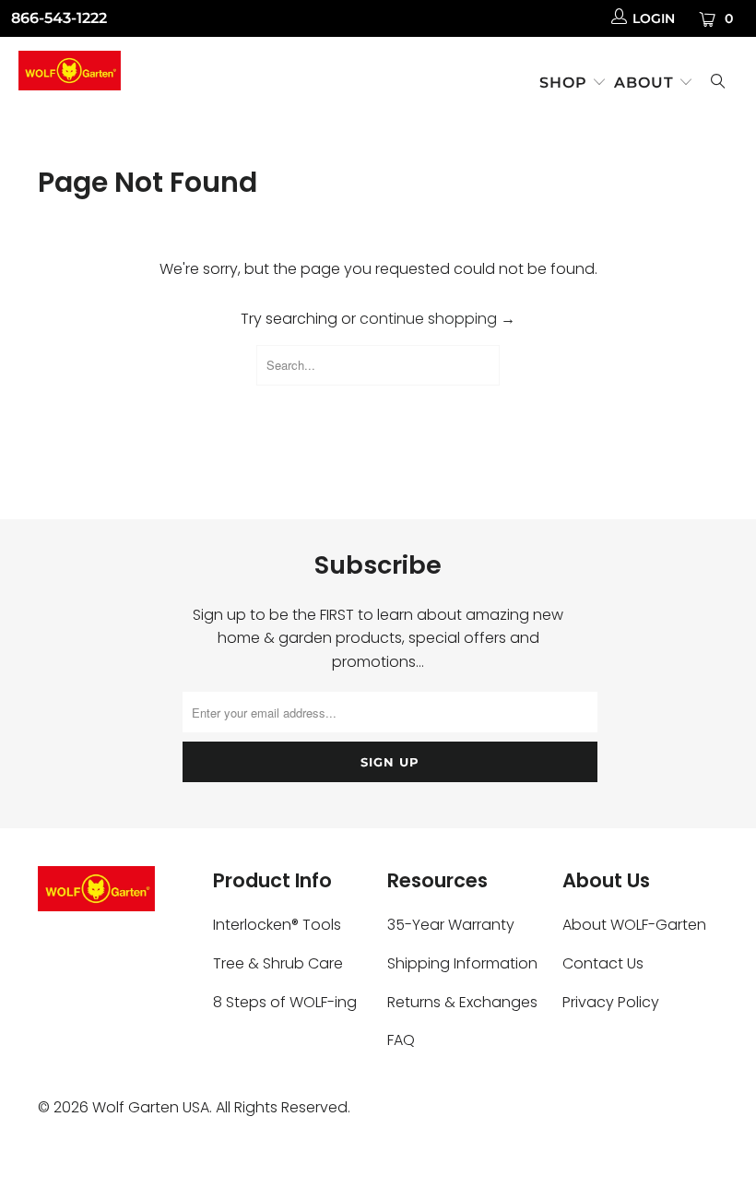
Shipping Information (462, 963)
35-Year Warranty (450, 924)
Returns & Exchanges (462, 1002)
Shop (565, 82)
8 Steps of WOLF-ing (285, 1002)
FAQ (401, 1040)
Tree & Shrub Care (278, 963)
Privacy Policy (610, 1002)
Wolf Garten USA (150, 1107)
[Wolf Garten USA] (69, 73)
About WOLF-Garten (634, 924)
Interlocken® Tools (277, 924)
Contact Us (603, 963)
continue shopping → (437, 318)
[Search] (718, 83)
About (646, 82)
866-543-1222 (59, 18)
